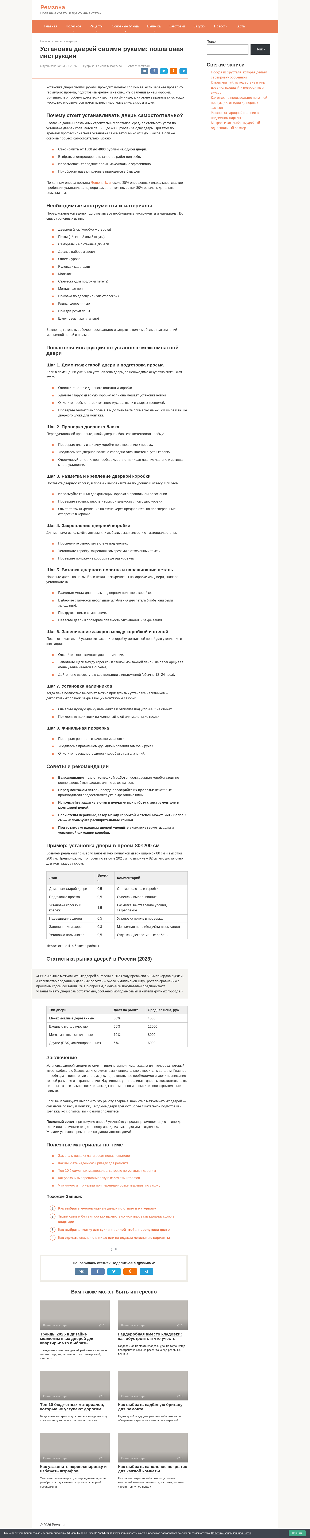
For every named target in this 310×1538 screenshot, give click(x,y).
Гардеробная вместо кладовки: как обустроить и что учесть (150, 1336)
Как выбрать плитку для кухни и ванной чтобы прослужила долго (114, 1229)
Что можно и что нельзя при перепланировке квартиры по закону (109, 1185)
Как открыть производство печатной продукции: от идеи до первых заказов (239, 102)
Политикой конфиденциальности (231, 1533)
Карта (240, 26)
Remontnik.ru (101, 182)
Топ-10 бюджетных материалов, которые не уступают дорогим (107, 1170)
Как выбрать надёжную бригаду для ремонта (93, 1163)
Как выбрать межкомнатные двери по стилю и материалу (107, 1208)
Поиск (211, 41)
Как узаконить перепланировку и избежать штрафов (99, 1178)
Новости (220, 26)
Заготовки (177, 26)
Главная (50, 26)
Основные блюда (125, 26)
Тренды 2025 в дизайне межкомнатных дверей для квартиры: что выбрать (67, 1338)
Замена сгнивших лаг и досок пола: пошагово (94, 1155)
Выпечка (154, 26)
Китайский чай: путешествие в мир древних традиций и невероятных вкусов (238, 87)
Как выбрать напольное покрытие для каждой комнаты (152, 1468)
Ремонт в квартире (109, 66)
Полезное (73, 26)
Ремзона (52, 7)
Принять (297, 1533)
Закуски (199, 26)
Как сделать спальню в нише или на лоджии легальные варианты (114, 1237)
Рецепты (96, 26)
